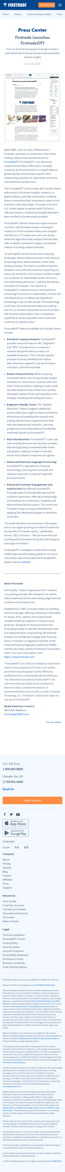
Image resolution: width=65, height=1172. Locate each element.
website (26, 562)
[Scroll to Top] (59, 1166)
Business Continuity (14, 963)
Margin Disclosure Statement (15, 1107)
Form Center (10, 901)
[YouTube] (18, 814)
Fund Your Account (13, 905)
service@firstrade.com (12, 1086)
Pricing (6, 864)
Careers (7, 876)
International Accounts (15, 913)
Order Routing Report (15, 967)
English (6, 847)
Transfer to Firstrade (14, 909)
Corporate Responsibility (39, 14)
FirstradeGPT (11, 162)
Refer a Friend (10, 921)
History (18, 14)
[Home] (15, 5)
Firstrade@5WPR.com (16, 714)
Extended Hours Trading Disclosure (29, 1006)
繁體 (26, 847)
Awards (7, 868)
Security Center (11, 947)
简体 (16, 847)
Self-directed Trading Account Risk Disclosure (31, 1002)
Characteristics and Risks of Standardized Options (38, 1038)
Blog (5, 872)
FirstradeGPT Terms (14, 939)
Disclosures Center (13, 959)
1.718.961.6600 (13, 781)
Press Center (32, 30)
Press (59, 14)
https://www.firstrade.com (19, 657)
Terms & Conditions (14, 935)
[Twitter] (11, 814)
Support (7, 888)
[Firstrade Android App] (15, 833)
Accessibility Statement (15, 955)
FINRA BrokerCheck (46, 985)
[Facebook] (5, 814)
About (6, 14)
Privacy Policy (10, 943)
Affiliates (7, 880)
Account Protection (13, 951)
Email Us (8, 789)
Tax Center (8, 917)
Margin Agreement (35, 1107)
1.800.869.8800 (13, 769)
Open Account (46, 5)
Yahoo (57, 722)
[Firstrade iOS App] (15, 823)
